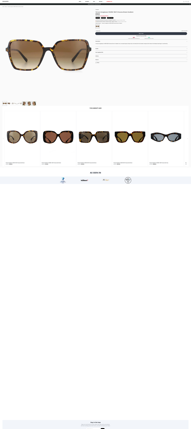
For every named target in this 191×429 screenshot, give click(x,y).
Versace (97, 9)
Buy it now (141, 33)
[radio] (97, 26)
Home (3, 6)
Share (98, 62)
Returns (97, 59)
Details (97, 48)
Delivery (97, 56)
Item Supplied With (99, 52)
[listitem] (22, 138)
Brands (6, 6)
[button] (3, 138)
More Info (138, 38)
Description (98, 41)
